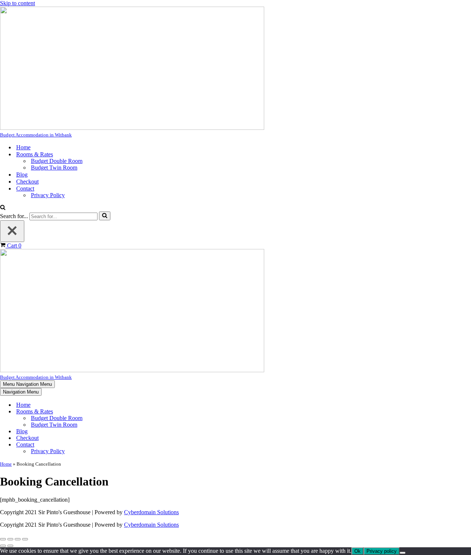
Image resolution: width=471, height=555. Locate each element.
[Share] (18, 539)
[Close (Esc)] (25, 539)
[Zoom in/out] (3, 539)
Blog (22, 174)
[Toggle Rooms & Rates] (129, 412)
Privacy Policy (48, 195)
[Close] (12, 231)
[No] (403, 553)
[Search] (3, 208)
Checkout (27, 181)
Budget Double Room (56, 161)
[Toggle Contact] (129, 445)
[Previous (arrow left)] (3, 546)
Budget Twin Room (54, 167)
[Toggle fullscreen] (10, 539)
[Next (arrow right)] (10, 546)
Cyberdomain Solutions (151, 512)
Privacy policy (381, 551)
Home (23, 147)
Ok (357, 551)
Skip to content (17, 3)
